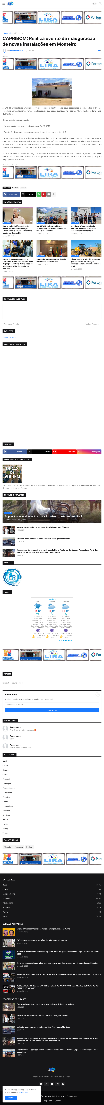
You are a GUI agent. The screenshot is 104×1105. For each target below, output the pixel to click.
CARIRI (5, 765)
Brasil (5, 761)
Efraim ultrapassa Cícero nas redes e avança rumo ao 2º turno (43, 929)
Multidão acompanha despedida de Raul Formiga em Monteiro (43, 538)
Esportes (6, 797)
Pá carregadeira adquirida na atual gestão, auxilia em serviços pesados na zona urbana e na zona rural (86, 262)
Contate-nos (72, 1096)
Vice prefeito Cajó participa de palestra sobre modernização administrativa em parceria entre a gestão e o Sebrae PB (17, 229)
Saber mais (23, 1092)
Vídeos (5, 833)
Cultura (5, 774)
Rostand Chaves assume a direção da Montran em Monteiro (51, 260)
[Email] (48, 194)
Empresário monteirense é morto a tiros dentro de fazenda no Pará (45, 1004)
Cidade (5, 770)
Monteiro (19, 33)
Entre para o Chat (10, 337)
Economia (7, 779)
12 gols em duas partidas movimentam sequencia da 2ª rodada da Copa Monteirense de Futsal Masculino (57, 1051)
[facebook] (41, 1084)
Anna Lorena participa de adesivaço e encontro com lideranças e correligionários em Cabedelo (58, 963)
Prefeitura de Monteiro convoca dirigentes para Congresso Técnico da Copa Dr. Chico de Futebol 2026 (58, 952)
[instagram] (57, 1084)
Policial (5, 820)
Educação (7, 784)
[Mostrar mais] (53, 194)
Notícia (23, 188)
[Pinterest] (43, 194)
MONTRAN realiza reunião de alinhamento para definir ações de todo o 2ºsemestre (51, 228)
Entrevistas (7, 793)
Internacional (8, 806)
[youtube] (52, 1084)
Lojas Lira (57, 1101)
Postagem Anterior (11, 324)
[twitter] (46, 1084)
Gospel (5, 802)
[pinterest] (63, 1084)
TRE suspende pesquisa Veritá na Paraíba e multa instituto (42, 940)
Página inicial (8, 33)
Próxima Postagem (92, 324)
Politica (5, 824)
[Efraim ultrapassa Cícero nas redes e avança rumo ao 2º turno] (9, 932)
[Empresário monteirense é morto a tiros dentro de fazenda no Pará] (9, 1007)
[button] (3, 4)
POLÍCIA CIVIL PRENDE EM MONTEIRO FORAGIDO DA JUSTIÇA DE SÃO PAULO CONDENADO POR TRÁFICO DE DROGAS (58, 987)
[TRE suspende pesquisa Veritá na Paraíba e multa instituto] (9, 943)
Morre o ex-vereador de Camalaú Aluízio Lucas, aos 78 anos (43, 527)
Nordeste (6, 815)
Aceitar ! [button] (11, 1098)
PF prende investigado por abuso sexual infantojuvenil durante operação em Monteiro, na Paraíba (59, 974)
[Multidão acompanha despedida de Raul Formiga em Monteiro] (9, 541)
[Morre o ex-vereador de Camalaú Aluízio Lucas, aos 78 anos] (9, 530)
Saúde (5, 829)
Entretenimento (9, 788)
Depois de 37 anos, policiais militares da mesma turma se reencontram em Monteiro (83, 228)
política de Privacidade (54, 1096)
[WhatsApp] (39, 194)
